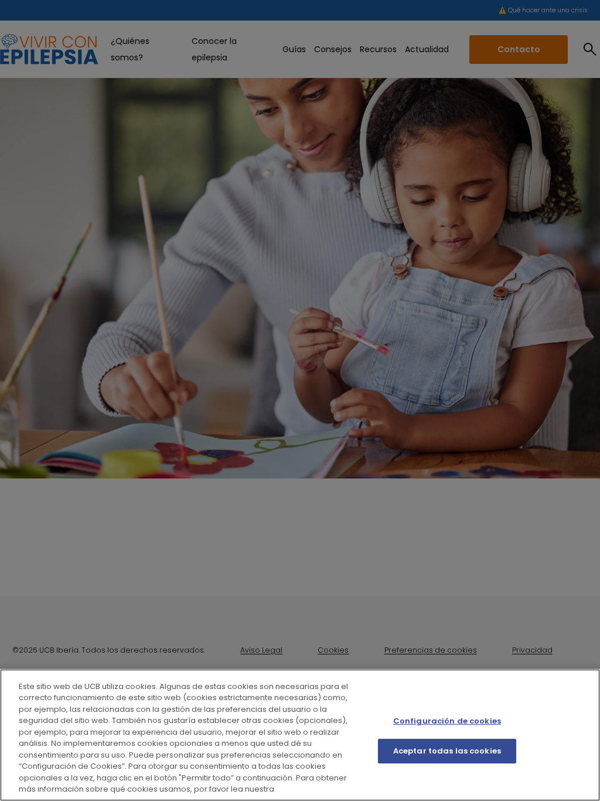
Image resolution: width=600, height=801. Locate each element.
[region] (300, 735)
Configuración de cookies (447, 721)
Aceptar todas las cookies (447, 750)
